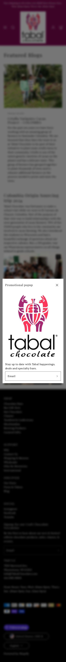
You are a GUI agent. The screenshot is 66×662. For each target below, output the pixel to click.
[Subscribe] (57, 376)
